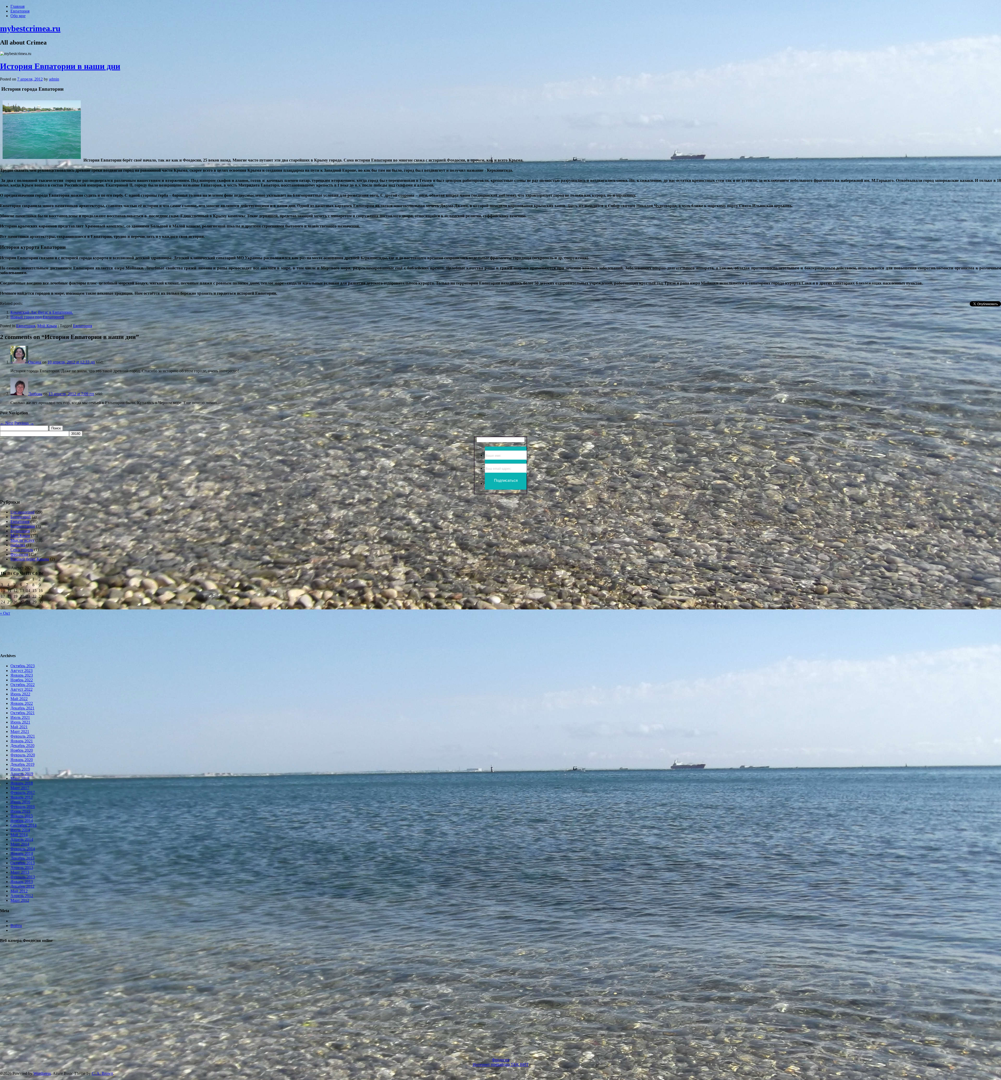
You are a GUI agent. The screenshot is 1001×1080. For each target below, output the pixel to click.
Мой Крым (47, 326)
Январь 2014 (21, 853)
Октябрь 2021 (22, 713)
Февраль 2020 (22, 755)
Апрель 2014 (21, 839)
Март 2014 (19, 844)
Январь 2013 (21, 881)
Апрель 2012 (21, 895)
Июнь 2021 (20, 722)
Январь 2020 (21, 759)
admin (54, 79)
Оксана (34, 362)
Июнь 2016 (20, 802)
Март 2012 (19, 900)
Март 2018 (19, 778)
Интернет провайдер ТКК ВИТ (501, 1064)
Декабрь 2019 (22, 764)
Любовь (35, 394)
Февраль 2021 (22, 736)
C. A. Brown (102, 1073)
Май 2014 (19, 834)
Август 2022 (21, 689)
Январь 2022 (21, 703)
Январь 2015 (21, 816)
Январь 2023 (21, 675)
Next (6, 423)
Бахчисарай (20, 517)
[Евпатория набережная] (41, 160)
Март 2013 (19, 872)
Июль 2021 (20, 717)
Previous (24, 423)
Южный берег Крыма (29, 559)
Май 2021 (19, 727)
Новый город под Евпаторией (37, 317)
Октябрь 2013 (22, 863)
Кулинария (20, 531)
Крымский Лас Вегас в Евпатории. (41, 312)
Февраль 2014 (22, 849)
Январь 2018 (21, 783)
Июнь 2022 (20, 694)
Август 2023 (21, 670)
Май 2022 (19, 698)
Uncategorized (22, 512)
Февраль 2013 (22, 877)
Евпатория (19, 11)
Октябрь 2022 (22, 684)
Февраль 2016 (22, 806)
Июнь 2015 (20, 811)
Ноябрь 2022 (21, 680)
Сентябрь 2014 (23, 825)
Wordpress (42, 1073)
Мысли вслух (22, 540)
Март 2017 (19, 788)
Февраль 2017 (22, 792)
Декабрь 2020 (22, 745)
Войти (16, 925)
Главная (17, 6)
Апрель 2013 (21, 867)
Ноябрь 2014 (21, 820)
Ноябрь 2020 (21, 750)
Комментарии (22, 526)
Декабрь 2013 (22, 858)
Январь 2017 (21, 797)
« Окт (5, 613)
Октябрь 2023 (22, 666)
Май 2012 (19, 891)
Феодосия (19, 554)
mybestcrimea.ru (30, 28)
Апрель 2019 (21, 774)
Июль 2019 (20, 769)
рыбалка (17, 545)
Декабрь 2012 (22, 886)
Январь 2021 (21, 741)
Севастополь (21, 549)
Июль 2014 (20, 830)
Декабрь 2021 (22, 708)
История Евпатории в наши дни (60, 66)
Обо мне (18, 16)
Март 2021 (19, 731)
